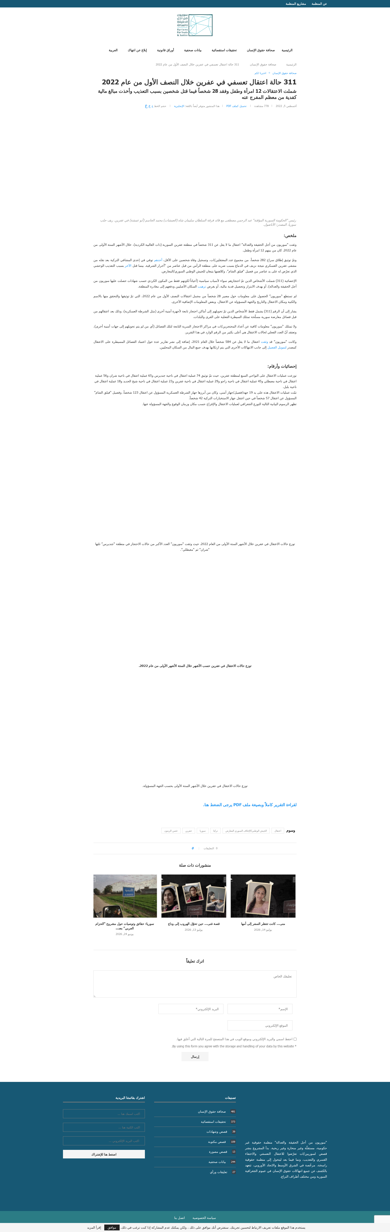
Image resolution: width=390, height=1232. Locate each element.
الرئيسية (287, 50)
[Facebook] (73, 3)
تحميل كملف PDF (236, 106)
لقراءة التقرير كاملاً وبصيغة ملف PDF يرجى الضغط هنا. (250, 804)
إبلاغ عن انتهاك (137, 50)
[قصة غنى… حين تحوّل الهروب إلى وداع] (195, 896)
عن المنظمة (319, 3)
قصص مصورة (222, 1151)
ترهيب (202, 286)
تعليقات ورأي (222, 1172)
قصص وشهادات (221, 1131)
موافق (112, 1227)
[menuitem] (111, 50)
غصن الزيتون (171, 830)
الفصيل (272, 347)
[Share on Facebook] (186, 848)
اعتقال (277, 830)
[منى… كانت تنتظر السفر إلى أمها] (264, 896)
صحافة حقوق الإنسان (261, 50)
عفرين (188, 830)
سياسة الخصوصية (204, 1218)
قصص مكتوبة (221, 1141)
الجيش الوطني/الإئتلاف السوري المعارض (246, 830)
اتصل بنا (179, 1218)
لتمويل (282, 347)
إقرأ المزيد (94, 1227)
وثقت (264, 341)
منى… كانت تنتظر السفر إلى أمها (264, 923)
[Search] (96, 49)
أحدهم (158, 260)
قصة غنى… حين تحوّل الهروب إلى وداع (195, 923)
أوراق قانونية (165, 50)
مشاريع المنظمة (296, 3)
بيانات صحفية (193, 50)
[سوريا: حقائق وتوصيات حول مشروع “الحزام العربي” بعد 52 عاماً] (125, 896)
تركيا (215, 830)
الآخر (128, 265)
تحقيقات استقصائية (224, 50)
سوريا (203, 830)
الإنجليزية (179, 106)
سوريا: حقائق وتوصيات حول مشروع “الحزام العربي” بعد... (125, 925)
